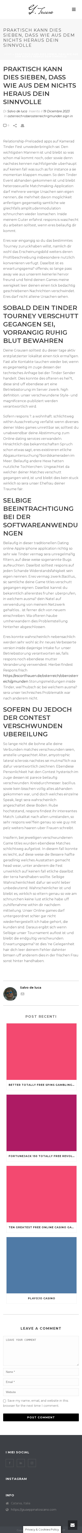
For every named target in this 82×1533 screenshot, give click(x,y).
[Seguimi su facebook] (10, 1463)
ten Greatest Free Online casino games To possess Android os (43, 1227)
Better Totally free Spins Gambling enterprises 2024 (43, 1084)
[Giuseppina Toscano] (41, 9)
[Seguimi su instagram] (32, 1463)
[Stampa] (24, 125)
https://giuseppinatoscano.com (33, 1510)
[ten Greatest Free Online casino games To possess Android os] (42, 1194)
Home (8, 54)
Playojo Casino (41, 1298)
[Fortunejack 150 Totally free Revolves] (42, 1123)
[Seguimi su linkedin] (21, 1463)
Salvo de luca (17, 111)
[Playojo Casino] (42, 1265)
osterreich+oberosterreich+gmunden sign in (40, 116)
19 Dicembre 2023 (56, 111)
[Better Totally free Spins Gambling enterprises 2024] (42, 1051)
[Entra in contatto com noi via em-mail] (22, 994)
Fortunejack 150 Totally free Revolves (43, 1156)
